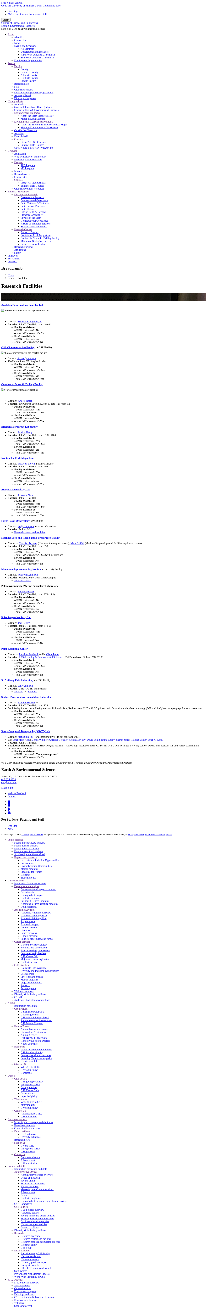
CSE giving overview (32, 1081)
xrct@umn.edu (25, 736)
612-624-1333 (8, 779)
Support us (19, 1142)
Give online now (29, 1070)
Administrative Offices (25, 1171)
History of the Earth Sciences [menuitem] (35, 223)
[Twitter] (9, 804)
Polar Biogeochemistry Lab (16, 617)
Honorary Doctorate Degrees (35, 1040)
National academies (31, 1256)
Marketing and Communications (37, 1189)
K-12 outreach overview (26, 1282)
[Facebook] (9, 801)
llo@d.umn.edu (26, 526)
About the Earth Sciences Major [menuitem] (37, 115)
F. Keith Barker (139, 739)
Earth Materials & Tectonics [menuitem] (35, 203)
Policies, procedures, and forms (37, 938)
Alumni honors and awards (34, 1029)
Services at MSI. (22, 580)
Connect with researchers (27, 1128)
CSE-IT (18, 997)
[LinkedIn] (9, 810)
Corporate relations (30, 1157)
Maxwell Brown (26, 463)
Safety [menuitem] (17, 252)
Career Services (22, 941)
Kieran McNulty (77, 739)
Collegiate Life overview (33, 968)
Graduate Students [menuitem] (23, 89)
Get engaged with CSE (32, 1011)
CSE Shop (26, 1247)
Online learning (29, 906)
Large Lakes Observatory (15, 521)
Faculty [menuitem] (18, 66)
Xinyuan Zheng (26, 495)
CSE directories (29, 1116)
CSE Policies (21, 1206)
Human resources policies (34, 1224)
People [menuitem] (11, 63)
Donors (11, 1075)
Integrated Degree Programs (35, 901)
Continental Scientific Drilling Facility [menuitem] (40, 238)
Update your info (29, 1061)
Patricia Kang (25, 432)
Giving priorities (29, 1087)
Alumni (12, 1003)
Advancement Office (31, 1113)
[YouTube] (9, 813)
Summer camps (22, 1285)
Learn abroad (27, 863)
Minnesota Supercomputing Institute (21, 569)
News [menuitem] (17, 43)
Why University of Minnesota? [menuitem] (30, 156)
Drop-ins (25, 930)
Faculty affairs (28, 1180)
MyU (10, 828)
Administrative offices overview (37, 1174)
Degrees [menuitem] (18, 162)
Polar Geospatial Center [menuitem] (33, 244)
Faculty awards (22, 1250)
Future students (15, 839)
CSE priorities (28, 1151)
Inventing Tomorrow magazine (36, 1058)
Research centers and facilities (36, 1238)
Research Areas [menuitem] (22, 174)
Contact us (26, 1072)
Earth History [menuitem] (27, 209)
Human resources (29, 1186)
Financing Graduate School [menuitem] (28, 159)
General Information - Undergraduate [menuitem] (33, 107)
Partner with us (22, 1131)
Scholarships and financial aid (29, 854)
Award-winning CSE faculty (35, 1253)
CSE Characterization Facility (17, 347)
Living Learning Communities (36, 866)
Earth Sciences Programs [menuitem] (27, 113)
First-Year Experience (32, 976)
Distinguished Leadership (34, 1037)
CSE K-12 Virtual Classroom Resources (34, 1297)
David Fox (92, 739)
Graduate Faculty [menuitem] (29, 78)
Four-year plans (29, 933)
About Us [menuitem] (19, 37)
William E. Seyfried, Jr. (30, 321)
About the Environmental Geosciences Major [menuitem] (44, 124)
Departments (27, 892)
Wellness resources (23, 991)
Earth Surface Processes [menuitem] (33, 206)
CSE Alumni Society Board (35, 1017)
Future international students (28, 851)
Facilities (32, 691)
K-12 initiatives (28, 1134)
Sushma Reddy (107, 739)
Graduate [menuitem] (12, 150)
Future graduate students (26, 848)
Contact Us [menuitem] (20, 40)
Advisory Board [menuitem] (22, 95)
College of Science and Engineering (19, 23)
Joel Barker (24, 622)
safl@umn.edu (25, 685)
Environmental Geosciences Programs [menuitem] (33, 121)
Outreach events (22, 1288)
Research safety (29, 1244)
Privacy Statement (136, 834)
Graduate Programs (30, 1198)
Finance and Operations (33, 1183)
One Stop (12, 11)
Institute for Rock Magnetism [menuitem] (35, 235)
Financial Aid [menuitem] (21, 136)
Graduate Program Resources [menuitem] (29, 188)
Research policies (29, 1227)
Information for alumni (25, 1005)
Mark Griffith (77, 543)
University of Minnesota (32, 834)
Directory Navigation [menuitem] (25, 98)
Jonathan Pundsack (28, 654)
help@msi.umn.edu (28, 574)
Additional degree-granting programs (39, 903)
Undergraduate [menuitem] (15, 101)
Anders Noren (25, 400)
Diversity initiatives (30, 1137)
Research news (22, 1139)
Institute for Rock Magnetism (17, 458)
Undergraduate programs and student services (44, 1201)
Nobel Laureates (29, 1043)
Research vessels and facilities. (29, 532)
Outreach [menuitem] (12, 261)
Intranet (12, 796)
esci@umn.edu (8, 782)
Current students (16, 880)
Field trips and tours (24, 1294)
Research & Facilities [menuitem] (18, 191)
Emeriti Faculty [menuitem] (28, 80)
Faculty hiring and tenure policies (38, 1215)
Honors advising (29, 936)
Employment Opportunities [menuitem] (28, 60)
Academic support (30, 924)
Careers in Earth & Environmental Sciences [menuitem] (36, 110)
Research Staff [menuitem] (21, 83)
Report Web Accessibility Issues (158, 834)
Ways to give (20, 1099)
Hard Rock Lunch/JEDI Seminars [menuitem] (38, 54)
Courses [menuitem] (18, 139)
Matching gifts (28, 1104)
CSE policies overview (32, 1209)
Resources (19, 1046)
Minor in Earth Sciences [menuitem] (33, 118)
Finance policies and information (37, 1218)
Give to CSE (20, 1064)
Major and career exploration (35, 959)
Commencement (29, 927)
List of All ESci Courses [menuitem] (33, 142)
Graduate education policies (35, 1221)
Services (18, 691)
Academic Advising (24, 909)
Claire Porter (52, 654)
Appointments (28, 921)
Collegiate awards (30, 1265)
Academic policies (30, 1212)
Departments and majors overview (38, 889)
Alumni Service (29, 1035)
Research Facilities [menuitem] (23, 247)
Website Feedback (17, 793)
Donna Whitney (40, 739)
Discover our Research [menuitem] (26, 194)
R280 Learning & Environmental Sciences (40, 657)
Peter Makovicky (21, 739)
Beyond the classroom (25, 857)
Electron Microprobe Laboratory (19, 426)
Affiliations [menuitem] (20, 249)
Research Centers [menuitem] (23, 229)
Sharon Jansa (122, 739)
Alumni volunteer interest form (36, 1020)
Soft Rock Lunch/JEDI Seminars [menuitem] (37, 57)
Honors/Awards (22, 1026)
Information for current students (30, 883)
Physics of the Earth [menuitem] (31, 217)
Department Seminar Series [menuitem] (35, 51)
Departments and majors (26, 886)
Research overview (30, 1236)
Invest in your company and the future (33, 1122)
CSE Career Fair (29, 956)
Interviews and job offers (33, 953)
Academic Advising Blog (34, 918)
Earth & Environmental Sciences (18, 25)
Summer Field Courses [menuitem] (32, 145)
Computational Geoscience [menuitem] (34, 220)
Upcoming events (30, 1014)
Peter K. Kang (155, 739)
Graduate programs (30, 898)
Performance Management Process (31, 1273)
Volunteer (19, 1303)
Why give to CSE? (30, 1067)
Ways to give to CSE (31, 1102)
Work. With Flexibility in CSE (29, 1276)
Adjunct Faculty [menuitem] (29, 75)
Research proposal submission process (40, 1241)
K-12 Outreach (15, 1279)
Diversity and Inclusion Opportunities (40, 860)
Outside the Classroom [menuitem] (25, 130)
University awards (30, 1259)
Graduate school (29, 962)
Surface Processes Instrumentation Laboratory (27, 697)
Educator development (25, 1300)
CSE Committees (23, 1204)
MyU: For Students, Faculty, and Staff (27, 14)
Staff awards (20, 1271)
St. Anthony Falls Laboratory (17, 680)
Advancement (28, 1160)
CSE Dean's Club (30, 1090)
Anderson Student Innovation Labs (32, 1000)
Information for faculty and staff (30, 1169)
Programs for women (31, 871)
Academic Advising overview (36, 912)
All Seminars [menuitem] (27, 48)
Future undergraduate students (29, 842)
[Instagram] (9, 807)
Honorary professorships (33, 1262)
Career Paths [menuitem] (20, 177)
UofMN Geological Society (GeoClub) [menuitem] (34, 92)
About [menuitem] (11, 34)
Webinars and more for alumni (36, 1049)
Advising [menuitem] (19, 133)
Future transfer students (26, 845)
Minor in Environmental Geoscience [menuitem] (39, 127)
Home (11, 275)
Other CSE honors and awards (36, 1268)
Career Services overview (34, 944)
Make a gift (7, 787)
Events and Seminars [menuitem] (25, 46)
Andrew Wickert (26, 702)
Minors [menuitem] (18, 171)
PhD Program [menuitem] (28, 165)
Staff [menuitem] (16, 86)
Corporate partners (17, 1119)
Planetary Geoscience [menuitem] (32, 214)
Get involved (20, 1008)
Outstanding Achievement (34, 1032)
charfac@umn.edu (26, 358)
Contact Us (20, 1110)
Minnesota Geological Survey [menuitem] (36, 241)
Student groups (28, 877)
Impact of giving (29, 1096)
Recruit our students (24, 1125)
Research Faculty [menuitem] (29, 72)
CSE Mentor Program (32, 1023)
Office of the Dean (30, 1177)
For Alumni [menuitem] (14, 258)
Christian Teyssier (28, 543)
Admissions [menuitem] (20, 104)
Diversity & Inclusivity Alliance (30, 994)
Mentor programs (29, 869)
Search (6, 20)
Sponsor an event (23, 1305)
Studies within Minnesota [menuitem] (34, 226)
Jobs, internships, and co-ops (35, 950)
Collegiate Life (21, 965)
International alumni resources (36, 1055)
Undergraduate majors (32, 895)
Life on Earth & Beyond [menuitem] (33, 212)
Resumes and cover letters (34, 947)
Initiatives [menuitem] (13, 255)
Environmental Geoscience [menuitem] (34, 200)
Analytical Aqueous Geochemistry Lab (22, 305)
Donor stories (27, 1093)
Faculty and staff (16, 1166)
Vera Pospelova (26, 591)
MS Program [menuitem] (27, 168)
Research (25, 874)
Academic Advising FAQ (34, 915)
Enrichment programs (25, 1291)
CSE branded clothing (32, 1052)
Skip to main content (11, 2)
